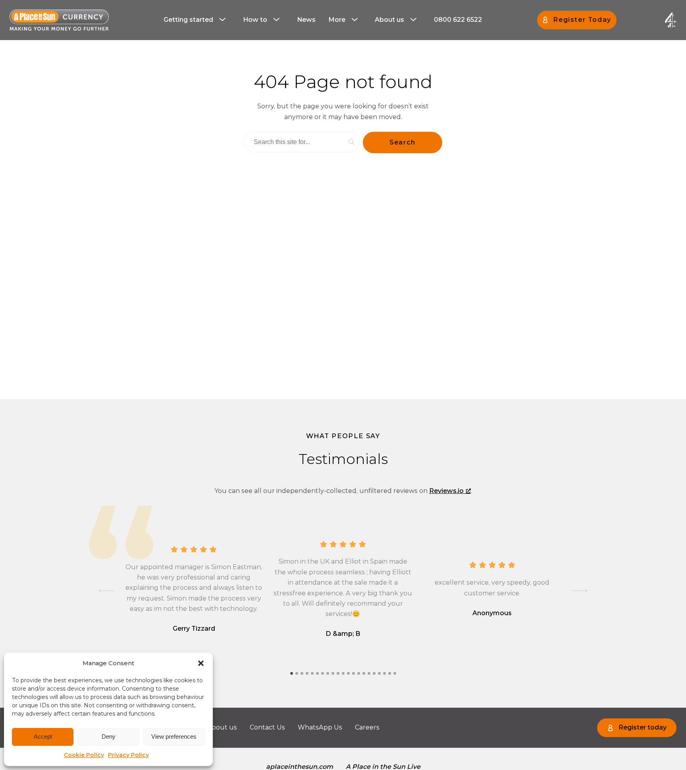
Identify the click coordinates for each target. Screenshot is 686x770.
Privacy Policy (128, 754)
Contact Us (267, 727)
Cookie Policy (84, 754)
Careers (367, 727)
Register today (643, 727)
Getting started (188, 19)
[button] (201, 663)
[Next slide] (580, 591)
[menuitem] (197, 20)
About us (389, 19)
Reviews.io (446, 491)
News (306, 19)
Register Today (582, 19)
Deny (109, 736)
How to (255, 19)
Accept (43, 736)
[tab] (291, 673)
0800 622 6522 (458, 19)
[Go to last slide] (106, 591)
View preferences (174, 736)
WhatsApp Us (320, 727)
